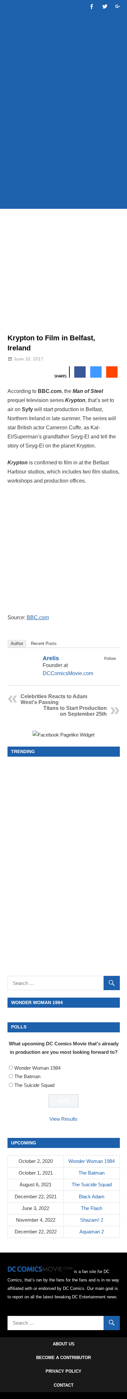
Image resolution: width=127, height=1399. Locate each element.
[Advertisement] (63, 135)
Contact (64, 1385)
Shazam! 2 (91, 1220)
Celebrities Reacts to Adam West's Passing (54, 699)
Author (17, 643)
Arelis (51, 658)
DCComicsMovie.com (68, 673)
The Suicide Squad (34, 1085)
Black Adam (92, 1196)
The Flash (91, 1208)
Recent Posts (44, 643)
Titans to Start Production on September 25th (75, 711)
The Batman (27, 1076)
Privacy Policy (63, 1371)
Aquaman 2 (91, 1231)
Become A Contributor (63, 1357)
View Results (63, 1119)
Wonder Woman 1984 (37, 1068)
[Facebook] (103, 666)
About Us (64, 1344)
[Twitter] (112, 666)
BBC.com (38, 617)
